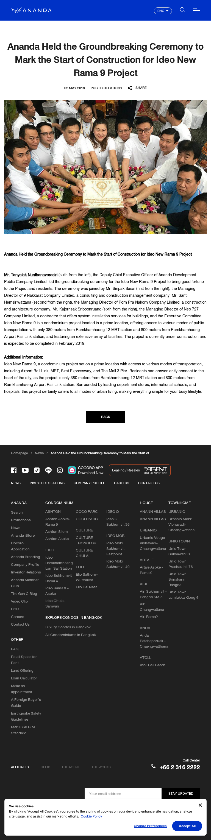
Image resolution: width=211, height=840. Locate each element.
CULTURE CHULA (84, 552)
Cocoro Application (20, 546)
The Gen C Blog (24, 593)
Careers (17, 616)
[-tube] (25, 470)
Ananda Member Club (25, 582)
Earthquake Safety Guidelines (26, 716)
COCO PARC (87, 519)
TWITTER (142, 103)
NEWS (16, 483)
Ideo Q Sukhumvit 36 (118, 521)
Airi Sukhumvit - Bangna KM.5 (153, 594)
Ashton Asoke (57, 538)
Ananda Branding (25, 556)
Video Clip (19, 601)
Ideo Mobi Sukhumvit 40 (118, 563)
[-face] (13, 470)
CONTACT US (149, 483)
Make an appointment (21, 688)
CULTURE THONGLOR (86, 540)
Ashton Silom (56, 531)
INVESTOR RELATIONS (47, 483)
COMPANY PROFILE (89, 483)
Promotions (21, 520)
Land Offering (22, 670)
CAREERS (121, 483)
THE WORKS (101, 767)
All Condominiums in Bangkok (70, 634)
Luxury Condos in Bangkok (68, 627)
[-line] (48, 470)
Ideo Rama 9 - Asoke (57, 590)
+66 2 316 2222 (180, 767)
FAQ (14, 649)
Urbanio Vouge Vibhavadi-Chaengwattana (153, 543)
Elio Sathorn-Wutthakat (87, 577)
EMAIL (142, 111)
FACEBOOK (141, 95)
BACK (105, 417)
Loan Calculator (24, 678)
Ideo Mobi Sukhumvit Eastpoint (115, 548)
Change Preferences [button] (150, 826)
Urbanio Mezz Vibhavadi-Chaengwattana (181, 524)
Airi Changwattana (152, 606)
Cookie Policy (91, 816)
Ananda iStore (23, 535)
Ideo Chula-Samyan (55, 603)
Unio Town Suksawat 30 (179, 551)
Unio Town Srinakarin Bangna (177, 579)
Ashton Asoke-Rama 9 (57, 521)
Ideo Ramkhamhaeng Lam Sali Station (59, 563)
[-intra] (60, 470)
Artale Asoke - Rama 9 (151, 569)
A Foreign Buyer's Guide (26, 702)
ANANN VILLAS (153, 519)
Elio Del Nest (86, 587)
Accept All (187, 826)
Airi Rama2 (149, 616)
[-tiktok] (37, 470)
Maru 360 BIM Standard (23, 730)
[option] (105, 167)
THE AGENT (71, 767)
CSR (15, 609)
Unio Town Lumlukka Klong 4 (183, 594)
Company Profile (25, 564)
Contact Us (20, 624)
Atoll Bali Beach (152, 665)
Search (17, 512)
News (15, 527)
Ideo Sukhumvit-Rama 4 (59, 578)
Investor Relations (26, 572)
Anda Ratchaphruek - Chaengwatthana (154, 640)
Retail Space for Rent (24, 659)
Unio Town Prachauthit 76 (180, 563)
